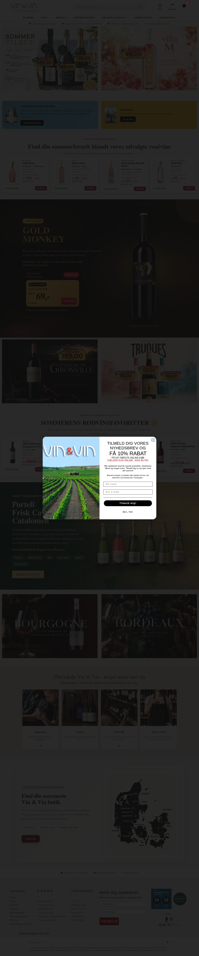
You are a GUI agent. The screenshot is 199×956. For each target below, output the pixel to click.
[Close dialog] (153, 440)
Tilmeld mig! (127, 503)
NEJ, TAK (128, 512)
